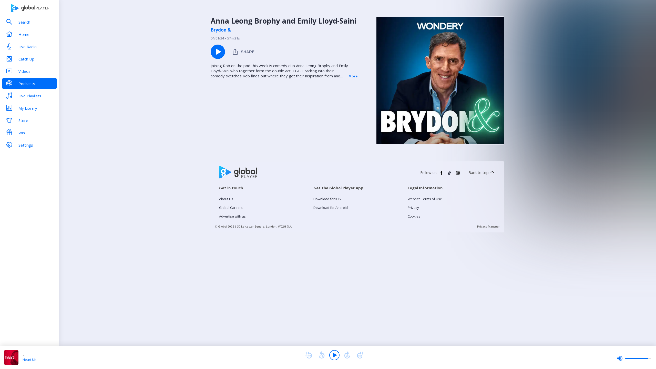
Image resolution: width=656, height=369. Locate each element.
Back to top (478, 172)
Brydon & (221, 30)
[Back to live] (360, 355)
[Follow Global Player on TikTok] (449, 175)
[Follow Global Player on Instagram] (458, 175)
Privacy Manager (488, 226)
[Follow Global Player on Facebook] (441, 175)
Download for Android (330, 207)
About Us (226, 199)
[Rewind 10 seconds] (321, 355)
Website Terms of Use (425, 199)
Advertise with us (232, 216)
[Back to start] (309, 355)
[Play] (334, 355)
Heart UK (29, 359)
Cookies (414, 216)
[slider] (634, 358)
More (352, 76)
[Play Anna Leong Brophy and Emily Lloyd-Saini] (218, 52)
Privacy (413, 207)
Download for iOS (327, 199)
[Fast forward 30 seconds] (347, 355)
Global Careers (231, 207)
